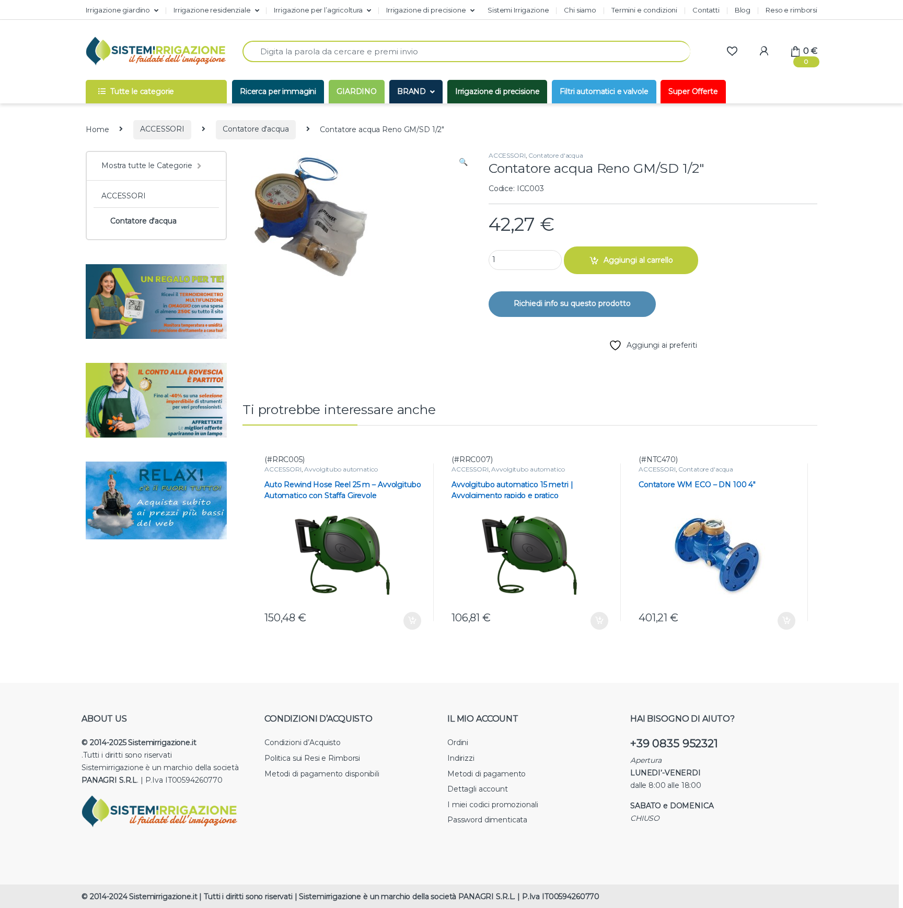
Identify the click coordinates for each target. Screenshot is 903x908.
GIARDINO (357, 91)
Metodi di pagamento (486, 774)
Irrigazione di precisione (426, 10)
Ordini (457, 742)
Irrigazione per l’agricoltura (318, 10)
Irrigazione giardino (118, 10)
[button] (463, 162)
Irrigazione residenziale (212, 10)
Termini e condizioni (644, 10)
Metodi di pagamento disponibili (321, 774)
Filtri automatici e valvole (604, 91)
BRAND (411, 91)
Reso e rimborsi (791, 10)
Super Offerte (692, 91)
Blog (742, 10)
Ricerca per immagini (278, 91)
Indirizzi (460, 758)
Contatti (706, 10)
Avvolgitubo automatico (340, 469)
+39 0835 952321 (674, 743)
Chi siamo (580, 10)
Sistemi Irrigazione (518, 10)
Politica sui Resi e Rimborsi (312, 758)
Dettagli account (477, 789)
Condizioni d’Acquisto (302, 742)
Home (97, 129)
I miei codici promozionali (492, 804)
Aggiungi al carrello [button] (404, 621)
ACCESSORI (162, 129)
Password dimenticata (487, 819)
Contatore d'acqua (256, 129)
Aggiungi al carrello (638, 260)
